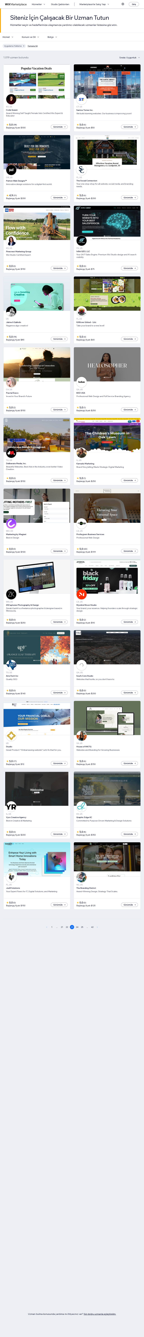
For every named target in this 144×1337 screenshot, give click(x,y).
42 (92, 927)
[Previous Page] (47, 927)
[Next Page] (97, 927)
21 (62, 927)
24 (77, 927)
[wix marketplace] (16, 4)
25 (82, 927)
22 (67, 927)
